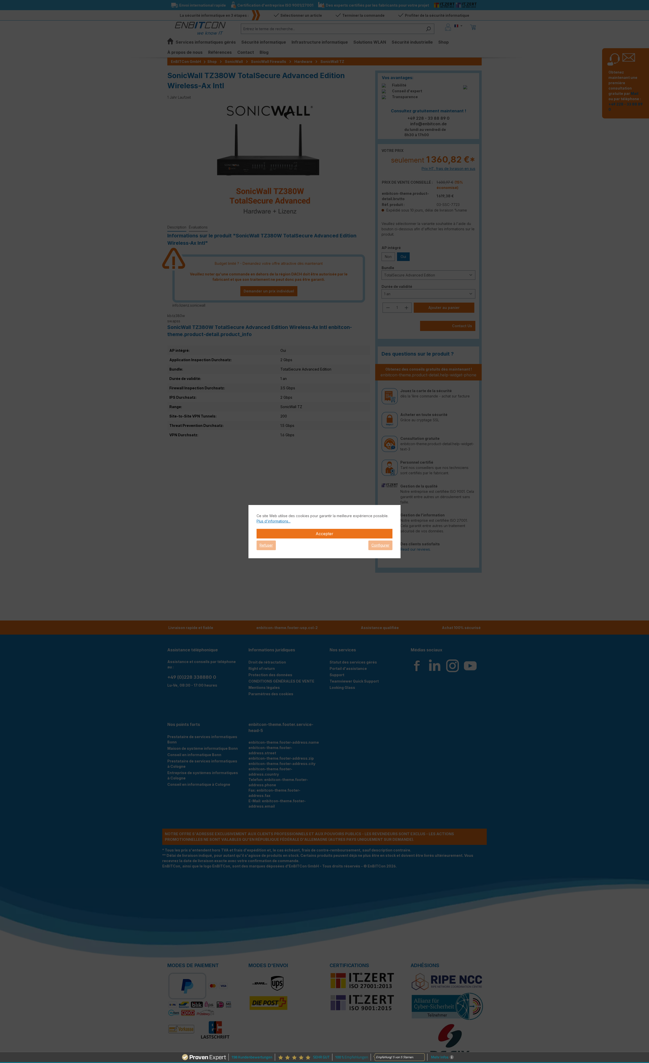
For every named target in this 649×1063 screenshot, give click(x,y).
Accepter (324, 533)
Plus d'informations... (274, 521)
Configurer (380, 545)
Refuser (266, 545)
